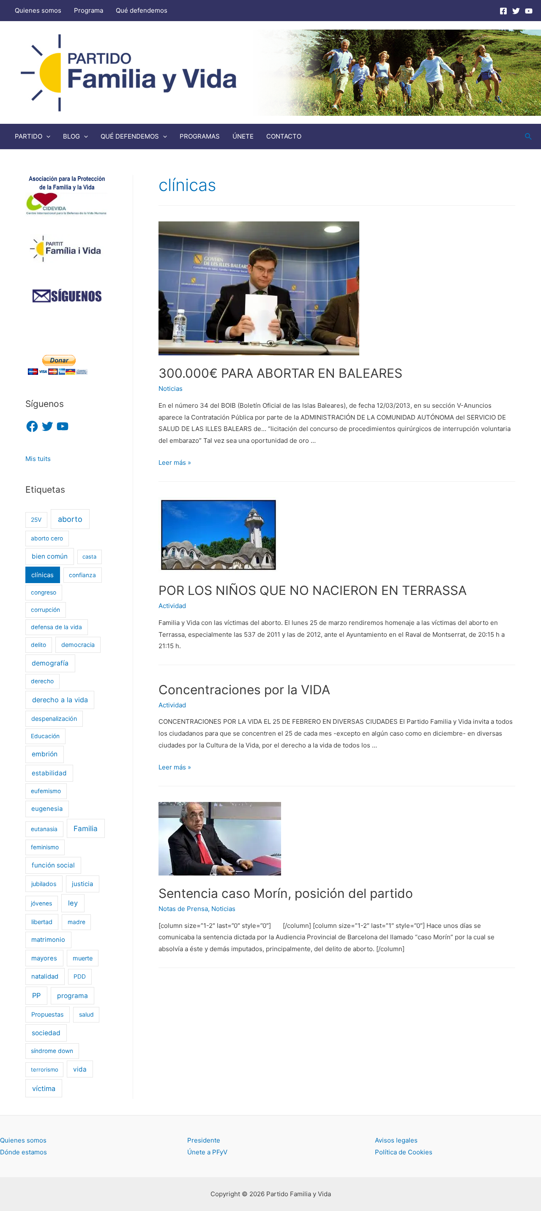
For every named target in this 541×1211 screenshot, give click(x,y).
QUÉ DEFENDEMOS (130, 136)
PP (36, 995)
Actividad (172, 606)
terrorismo (44, 1069)
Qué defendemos (141, 10)
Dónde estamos (23, 1152)
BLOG (71, 136)
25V (36, 519)
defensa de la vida (56, 627)
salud (86, 1014)
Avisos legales (396, 1140)
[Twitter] (516, 11)
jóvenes (41, 903)
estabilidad (49, 773)
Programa (88, 10)
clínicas (42, 575)
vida (80, 1069)
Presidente (203, 1140)
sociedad (46, 1033)
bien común (50, 556)
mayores (44, 958)
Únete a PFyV (207, 1152)
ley (73, 903)
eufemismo (46, 791)
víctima (43, 1088)
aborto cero (47, 538)
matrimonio (48, 940)
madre (76, 922)
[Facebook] (503, 11)
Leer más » (174, 462)
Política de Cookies (403, 1152)
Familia (86, 828)
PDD (80, 976)
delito (38, 644)
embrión (44, 754)
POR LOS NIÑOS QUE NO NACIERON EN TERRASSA (312, 590)
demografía (50, 663)
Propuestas (47, 1014)
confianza (82, 575)
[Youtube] (529, 11)
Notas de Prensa (183, 909)
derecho (42, 681)
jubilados (44, 883)
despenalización (54, 718)
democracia (78, 644)
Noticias (170, 389)
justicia (82, 884)
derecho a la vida (60, 700)
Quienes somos (38, 10)
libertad (41, 921)
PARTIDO (28, 136)
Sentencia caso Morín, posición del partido (285, 893)
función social (53, 865)
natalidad (44, 976)
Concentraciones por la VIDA (244, 689)
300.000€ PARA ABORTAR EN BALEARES (280, 373)
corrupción (45, 609)
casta (89, 556)
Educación (45, 736)
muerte (83, 958)
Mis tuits (38, 459)
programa (72, 996)
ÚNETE (243, 136)
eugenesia (47, 809)
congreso (43, 592)
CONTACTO (283, 136)
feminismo (45, 847)
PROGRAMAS (200, 136)
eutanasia (44, 829)
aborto (70, 519)
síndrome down (52, 1050)
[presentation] (46, 136)
